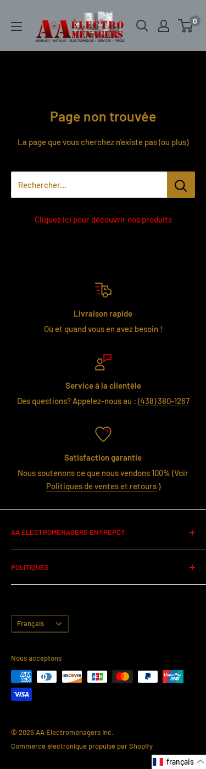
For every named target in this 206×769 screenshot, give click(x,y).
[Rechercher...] (181, 184)
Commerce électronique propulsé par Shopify (82, 746)
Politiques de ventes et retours (101, 486)
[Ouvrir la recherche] (142, 26)
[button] (179, 762)
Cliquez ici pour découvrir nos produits (103, 219)
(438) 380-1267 (164, 401)
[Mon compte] (163, 26)
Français (30, 623)
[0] (186, 25)
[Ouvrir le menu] (16, 26)
